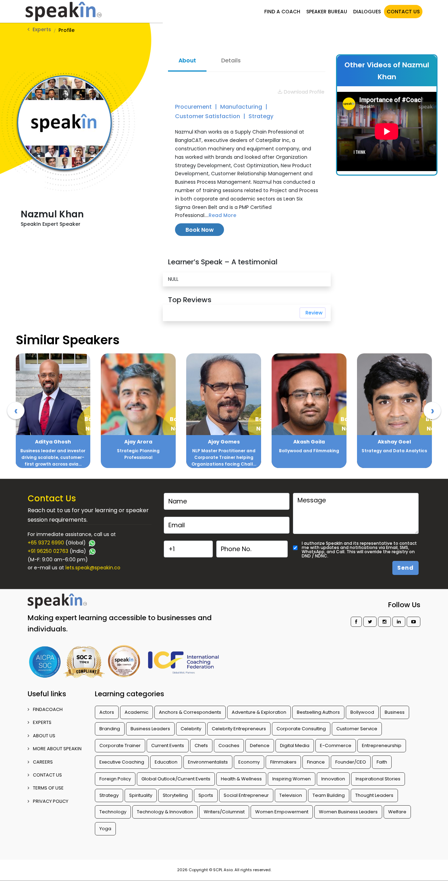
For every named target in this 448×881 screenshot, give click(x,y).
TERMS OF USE (48, 788)
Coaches (228, 745)
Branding (109, 728)
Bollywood (362, 712)
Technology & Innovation (165, 811)
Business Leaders (150, 728)
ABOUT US (44, 735)
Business (395, 712)
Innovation (333, 778)
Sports (205, 795)
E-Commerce (335, 745)
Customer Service (356, 728)
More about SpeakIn (57, 748)
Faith (382, 762)
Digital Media (294, 745)
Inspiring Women (291, 778)
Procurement (194, 107)
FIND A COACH (282, 11)
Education (166, 762)
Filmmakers (283, 762)
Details (231, 60)
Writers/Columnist (224, 811)
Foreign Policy (115, 778)
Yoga (105, 828)
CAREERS (43, 762)
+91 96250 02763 (48, 551)
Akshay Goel (394, 441)
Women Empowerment (281, 811)
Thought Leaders (374, 795)
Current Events (167, 745)
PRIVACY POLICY (50, 801)
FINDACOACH (48, 709)
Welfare (397, 811)
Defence (260, 745)
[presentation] (15, 410)
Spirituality (140, 795)
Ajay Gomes (224, 441)
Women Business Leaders (348, 811)
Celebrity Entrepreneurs (239, 728)
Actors (106, 712)
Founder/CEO (350, 762)
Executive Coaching (121, 762)
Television (290, 795)
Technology (112, 811)
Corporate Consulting (301, 728)
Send (405, 568)
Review (314, 312)
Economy (249, 762)
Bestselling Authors (318, 712)
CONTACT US (403, 11)
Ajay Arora (138, 441)
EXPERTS (42, 722)
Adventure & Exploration (259, 712)
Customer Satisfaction (208, 116)
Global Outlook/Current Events (175, 778)
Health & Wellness (241, 778)
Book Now (200, 230)
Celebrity (191, 728)
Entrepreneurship (381, 745)
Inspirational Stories (378, 778)
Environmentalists (208, 762)
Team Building (329, 795)
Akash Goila (309, 441)
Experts (42, 29)
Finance (316, 762)
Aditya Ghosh (53, 441)
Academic (136, 712)
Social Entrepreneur (246, 795)
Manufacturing (242, 107)
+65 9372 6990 (46, 542)
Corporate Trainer (120, 745)
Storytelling (175, 795)
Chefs (201, 745)
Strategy (260, 116)
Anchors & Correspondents (190, 712)
